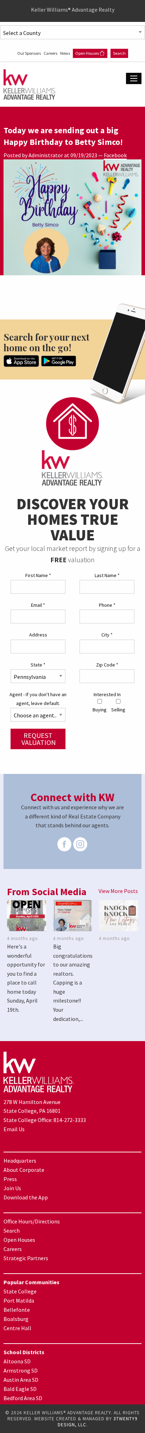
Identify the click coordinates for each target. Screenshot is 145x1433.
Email (38, 605)
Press (10, 1178)
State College (20, 1291)
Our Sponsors (29, 53)
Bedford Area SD (23, 1398)
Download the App (26, 1197)
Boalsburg (16, 1318)
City (107, 635)
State (38, 665)
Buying (100, 709)
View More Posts (118, 890)
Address (38, 635)
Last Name (107, 575)
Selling (118, 709)
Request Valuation (38, 739)
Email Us (14, 1129)
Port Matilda (19, 1300)
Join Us (12, 1188)
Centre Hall (17, 1328)
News (65, 53)
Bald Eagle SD (20, 1388)
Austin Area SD (21, 1379)
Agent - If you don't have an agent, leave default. (38, 698)
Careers (51, 53)
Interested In (107, 694)
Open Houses (87, 53)
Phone (107, 605)
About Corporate (24, 1169)
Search (119, 53)
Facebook (115, 155)
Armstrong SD (21, 1370)
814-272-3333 (69, 1119)
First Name (38, 575)
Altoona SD (17, 1361)
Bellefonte (17, 1309)
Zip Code (107, 665)
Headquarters (20, 1160)
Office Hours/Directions (32, 1221)
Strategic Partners (26, 1258)
